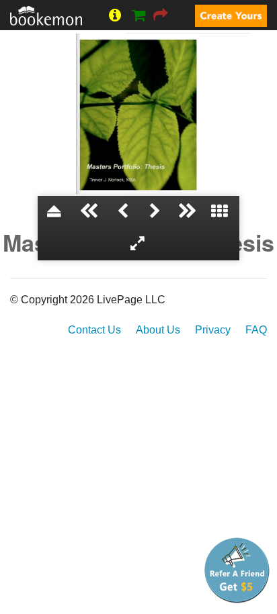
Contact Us (94, 330)
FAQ (256, 330)
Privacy (213, 330)
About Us (158, 330)
